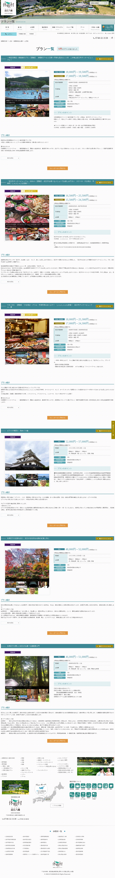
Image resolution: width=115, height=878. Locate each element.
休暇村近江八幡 (18, 41)
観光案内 (83, 33)
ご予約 (26, 41)
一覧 (10, 41)
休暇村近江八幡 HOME (64, 33)
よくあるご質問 (110, 33)
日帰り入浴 (75, 33)
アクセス (90, 33)
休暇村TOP (4, 41)
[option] (27, 87)
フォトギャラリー (99, 33)
